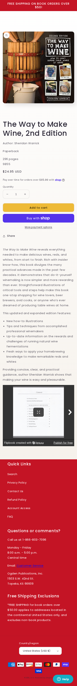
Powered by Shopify (44, 678)
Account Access (18, 508)
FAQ (10, 516)
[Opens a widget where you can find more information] (63, 679)
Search (12, 474)
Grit (32, 678)
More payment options (38, 227)
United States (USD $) (36, 651)
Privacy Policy (17, 483)
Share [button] (11, 236)
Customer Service (30, 566)
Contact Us (15, 491)
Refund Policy (17, 500)
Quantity (8, 187)
